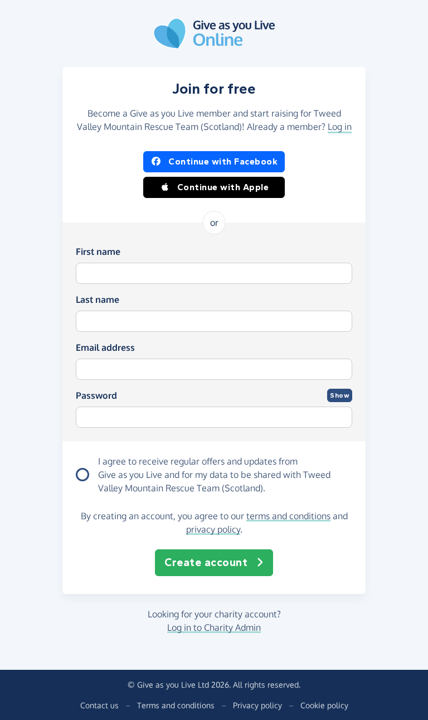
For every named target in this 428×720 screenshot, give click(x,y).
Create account (205, 562)
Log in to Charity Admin (214, 627)
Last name (97, 299)
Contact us (99, 705)
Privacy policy (257, 705)
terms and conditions (288, 515)
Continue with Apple (223, 187)
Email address (105, 347)
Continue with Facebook (223, 161)
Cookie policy (324, 705)
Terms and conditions (176, 705)
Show (339, 395)
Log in (340, 126)
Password (96, 395)
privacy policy (213, 529)
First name (98, 251)
